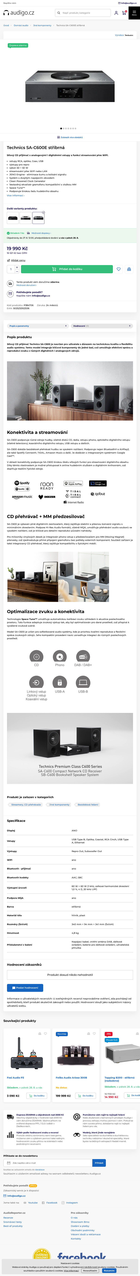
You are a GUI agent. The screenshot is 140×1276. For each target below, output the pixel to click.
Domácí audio (21, 25)
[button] (134, 12)
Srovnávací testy (12, 1222)
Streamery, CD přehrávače (26, 804)
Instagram (72, 1202)
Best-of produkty (13, 1226)
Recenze (8, 1217)
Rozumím (109, 1270)
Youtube (33, 1202)
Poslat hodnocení (27, 987)
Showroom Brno (80, 1222)
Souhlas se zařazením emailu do (24, 1169)
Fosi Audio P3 (15, 1077)
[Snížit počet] (17, 271)
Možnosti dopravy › (41, 233)
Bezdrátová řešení (88, 804)
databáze (40, 1169)
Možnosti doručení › (26, 285)
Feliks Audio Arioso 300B (71, 1077)
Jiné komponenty (42, 25)
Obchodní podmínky (82, 1230)
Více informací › (16, 195)
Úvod (6, 25)
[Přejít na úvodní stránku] (18, 13)
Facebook (51, 1202)
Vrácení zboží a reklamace (86, 1234)
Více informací (71, 1270)
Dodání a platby (80, 1226)
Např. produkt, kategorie (76, 12)
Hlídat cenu (18, 260)
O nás (74, 1217)
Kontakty (76, 1238)
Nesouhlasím (90, 1270)
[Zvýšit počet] (17, 267)
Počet (11, 269)
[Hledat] (59, 13)
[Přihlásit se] (116, 13)
